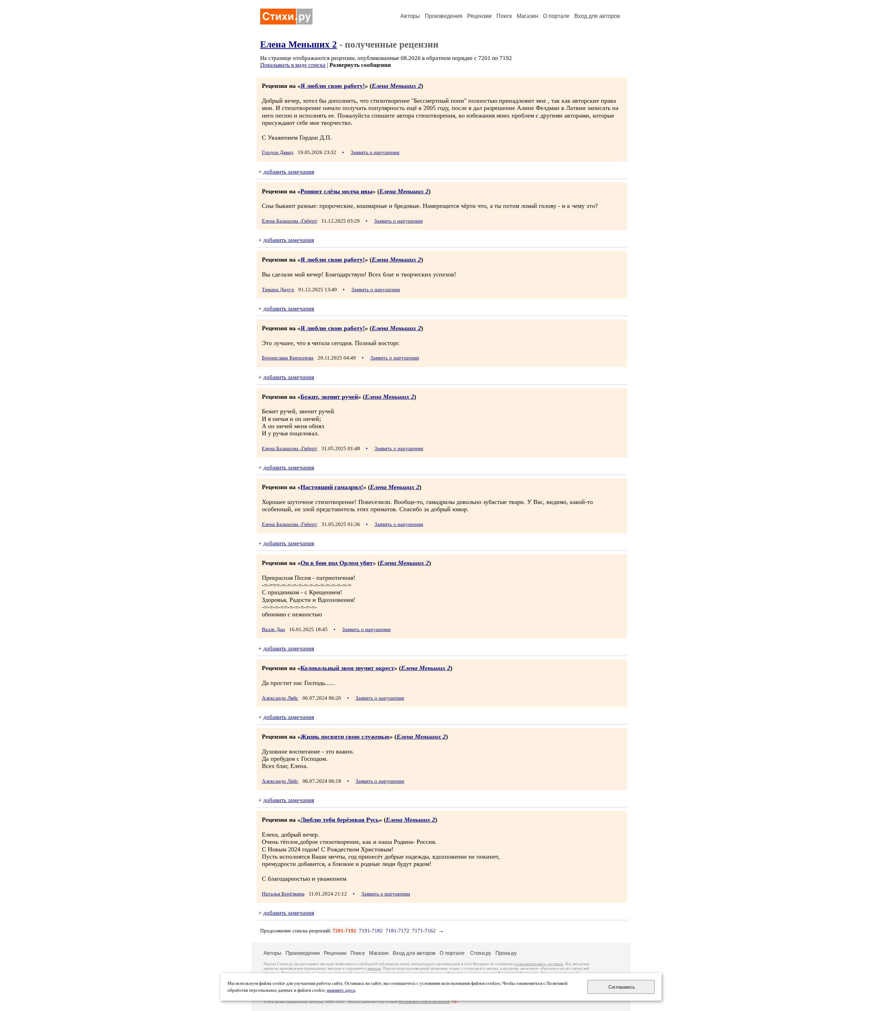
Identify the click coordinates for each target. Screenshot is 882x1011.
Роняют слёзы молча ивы (336, 191)
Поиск (504, 16)
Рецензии (479, 16)
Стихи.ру (480, 953)
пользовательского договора (538, 964)
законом (374, 968)
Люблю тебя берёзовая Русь (339, 819)
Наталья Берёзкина (283, 894)
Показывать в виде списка (293, 65)
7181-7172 (397, 930)
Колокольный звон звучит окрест (347, 668)
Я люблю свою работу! (332, 85)
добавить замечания (288, 172)
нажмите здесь (341, 990)
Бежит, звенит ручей (329, 396)
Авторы (410, 16)
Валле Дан (273, 629)
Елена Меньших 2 (298, 44)
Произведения (443, 16)
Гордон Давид (278, 152)
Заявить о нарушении (375, 152)
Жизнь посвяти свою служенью (345, 736)
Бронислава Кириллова (288, 358)
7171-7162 (424, 930)
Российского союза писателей (424, 1002)
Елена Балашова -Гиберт (289, 221)
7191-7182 (371, 930)
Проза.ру (506, 953)
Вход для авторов (597, 16)
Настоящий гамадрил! (331, 487)
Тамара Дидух (278, 289)
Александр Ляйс (280, 698)
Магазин (527, 16)
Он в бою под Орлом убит (336, 562)
